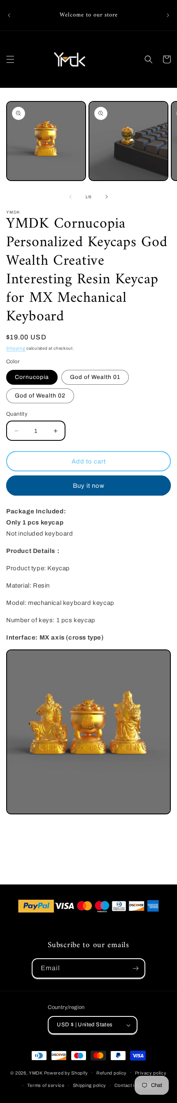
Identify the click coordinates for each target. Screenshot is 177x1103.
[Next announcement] (168, 15)
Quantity (17, 414)
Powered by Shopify (66, 1072)
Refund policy (111, 1072)
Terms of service (46, 1085)
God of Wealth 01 (95, 377)
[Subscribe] (135, 968)
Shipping (16, 348)
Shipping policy (90, 1085)
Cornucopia (32, 377)
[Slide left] (70, 197)
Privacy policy (151, 1072)
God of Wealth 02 (40, 396)
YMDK (36, 1072)
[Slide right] (107, 197)
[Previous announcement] (9, 15)
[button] (10, 59)
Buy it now (89, 485)
